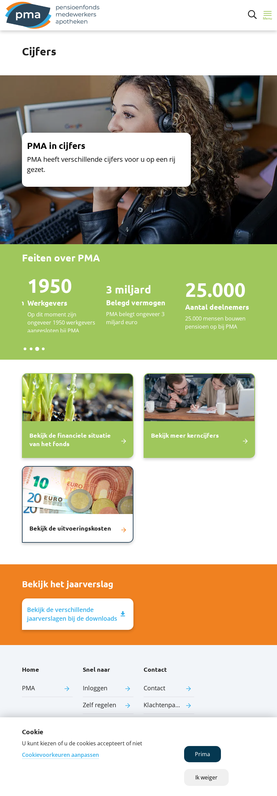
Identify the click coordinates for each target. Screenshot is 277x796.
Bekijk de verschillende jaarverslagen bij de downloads (72, 614)
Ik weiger (206, 777)
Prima (202, 754)
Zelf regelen (99, 705)
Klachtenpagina (165, 705)
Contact (154, 688)
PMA (28, 688)
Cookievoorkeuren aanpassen (60, 755)
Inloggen (95, 688)
